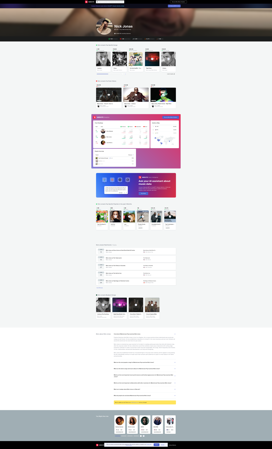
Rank (97, 126)
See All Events (100, 287)
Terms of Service (172, 445)
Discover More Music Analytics (178, 1)
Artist (102, 126)
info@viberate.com (135, 402)
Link (109, 158)
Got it (156, 444)
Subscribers (138, 126)
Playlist (97, 155)
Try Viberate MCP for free (174, 6)
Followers (124, 126)
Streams (131, 126)
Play (103, 59)
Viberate (89, 2)
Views (146, 126)
